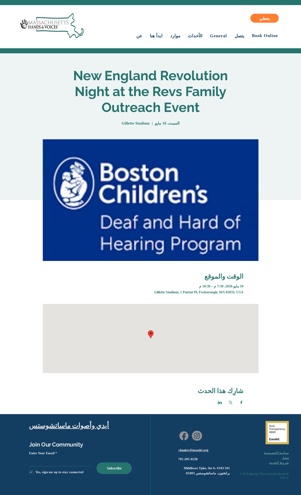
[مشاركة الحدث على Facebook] (241, 402)
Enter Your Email (41, 453)
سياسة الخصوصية (276, 453)
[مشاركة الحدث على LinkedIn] (220, 402)
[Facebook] (184, 436)
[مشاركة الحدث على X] (231, 402)
